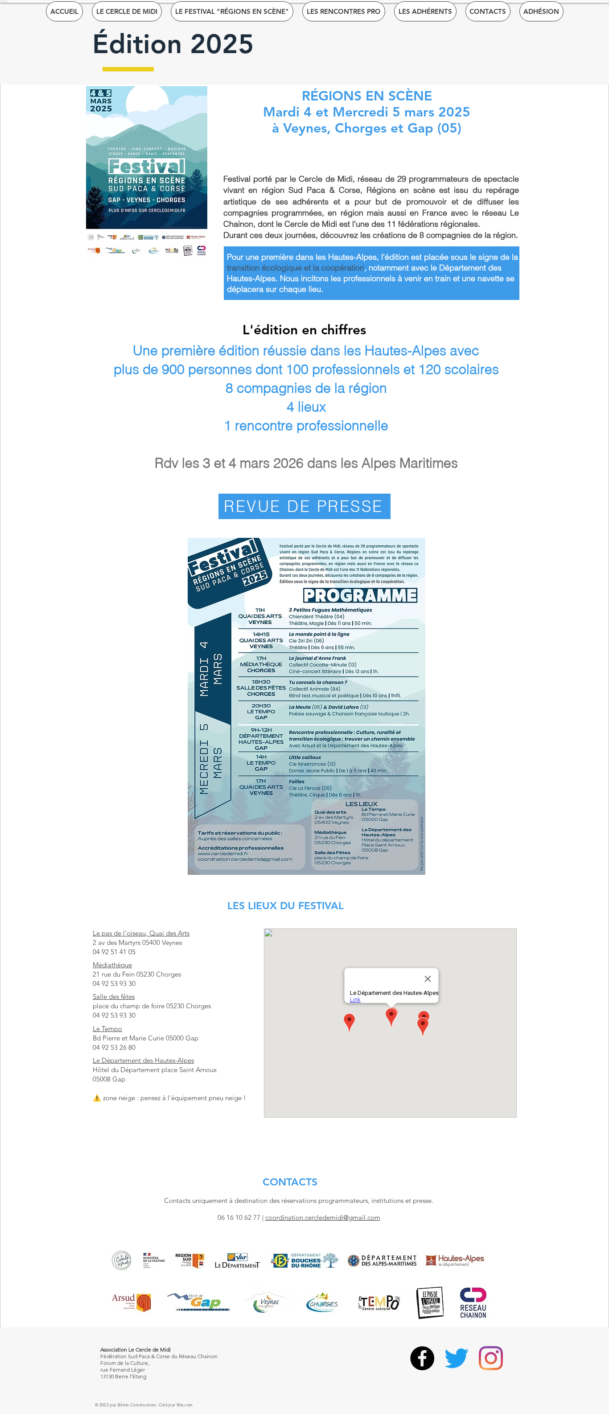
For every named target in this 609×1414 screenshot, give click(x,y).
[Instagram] (491, 1358)
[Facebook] (422, 1358)
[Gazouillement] (456, 1358)
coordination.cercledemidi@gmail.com (322, 1217)
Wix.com (185, 1404)
